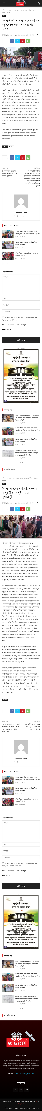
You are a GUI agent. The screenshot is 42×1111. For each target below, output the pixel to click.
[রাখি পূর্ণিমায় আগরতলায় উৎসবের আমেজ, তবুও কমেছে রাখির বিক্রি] (8, 256)
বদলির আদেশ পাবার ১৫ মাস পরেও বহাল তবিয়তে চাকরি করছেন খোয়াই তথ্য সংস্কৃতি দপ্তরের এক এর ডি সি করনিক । (26, 453)
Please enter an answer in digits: (14, 325)
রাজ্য (10, 10)
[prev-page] (3, 263)
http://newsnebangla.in (21, 216)
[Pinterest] (22, 41)
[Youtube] (26, 1090)
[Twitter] (17, 41)
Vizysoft (21, 1104)
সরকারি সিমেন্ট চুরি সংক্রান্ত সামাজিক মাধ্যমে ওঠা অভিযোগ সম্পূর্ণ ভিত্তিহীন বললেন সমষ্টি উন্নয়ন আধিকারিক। (27, 418)
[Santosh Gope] (3, 35)
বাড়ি (3, 10)
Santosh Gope (12, 35)
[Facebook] (12, 41)
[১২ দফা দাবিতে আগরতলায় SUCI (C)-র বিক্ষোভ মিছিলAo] (8, 245)
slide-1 (11, 146)
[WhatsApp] (28, 41)
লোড (20, 462)
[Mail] (21, 1090)
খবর (6, 10)
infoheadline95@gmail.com (24, 1073)
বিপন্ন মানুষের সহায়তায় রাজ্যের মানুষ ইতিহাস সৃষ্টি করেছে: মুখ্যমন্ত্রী (9, 173)
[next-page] (7, 263)
